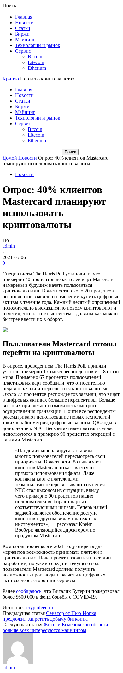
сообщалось (28, 591)
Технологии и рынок (37, 45)
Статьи (22, 28)
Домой (10, 158)
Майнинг (25, 39)
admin (9, 246)
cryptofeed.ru (39, 607)
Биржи (22, 34)
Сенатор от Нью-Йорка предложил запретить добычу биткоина (49, 616)
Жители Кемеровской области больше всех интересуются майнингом (55, 627)
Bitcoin (35, 56)
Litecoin (36, 62)
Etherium (37, 68)
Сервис (23, 51)
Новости (24, 22)
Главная (23, 17)
